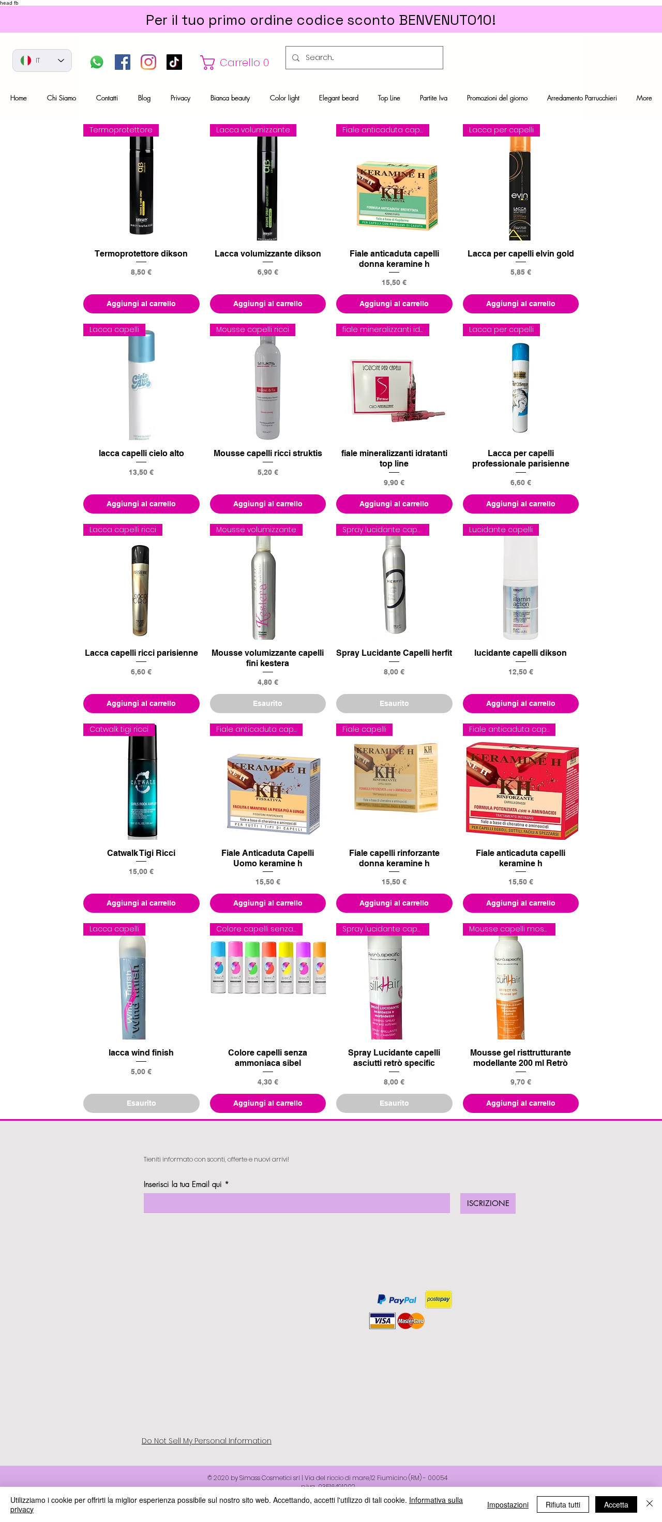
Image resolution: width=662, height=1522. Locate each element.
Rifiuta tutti (563, 1504)
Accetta (616, 1504)
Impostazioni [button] (508, 1504)
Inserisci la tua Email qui (183, 1184)
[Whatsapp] (96, 62)
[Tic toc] (174, 62)
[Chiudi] (649, 1504)
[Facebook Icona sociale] (122, 62)
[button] (237, 62)
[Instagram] (148, 62)
